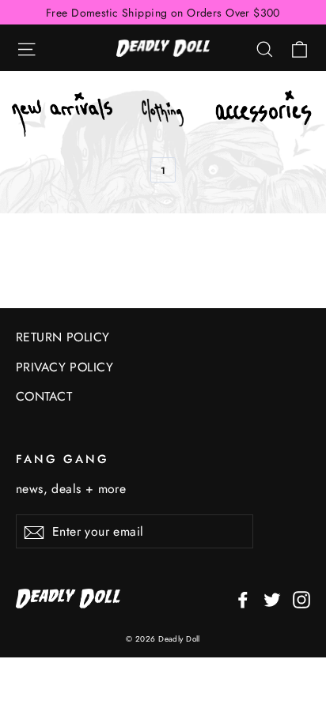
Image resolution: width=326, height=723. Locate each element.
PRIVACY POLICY (64, 367)
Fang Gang (62, 458)
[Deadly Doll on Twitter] (272, 598)
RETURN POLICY (63, 337)
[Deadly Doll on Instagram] (301, 598)
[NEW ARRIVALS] (62, 114)
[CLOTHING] (163, 115)
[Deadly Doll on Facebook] (243, 598)
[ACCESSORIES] (264, 114)
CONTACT (44, 396)
